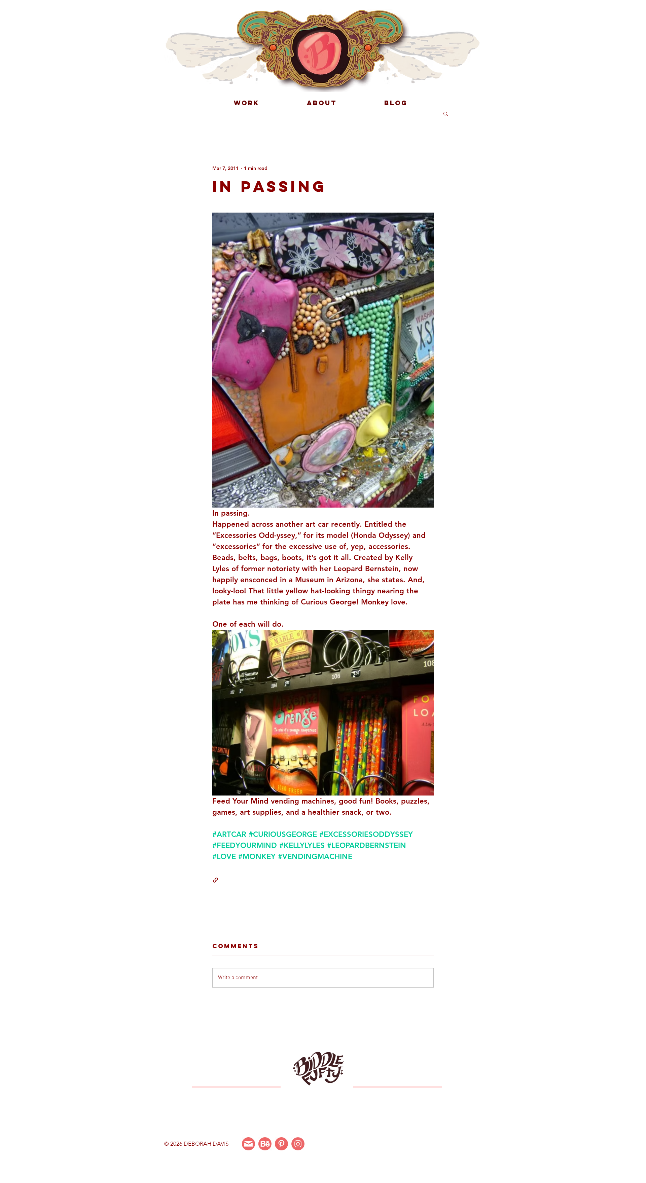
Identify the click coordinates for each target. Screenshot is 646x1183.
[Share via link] (215, 880)
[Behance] (265, 1143)
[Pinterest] (281, 1143)
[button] (445, 113)
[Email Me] (248, 1143)
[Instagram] (297, 1143)
